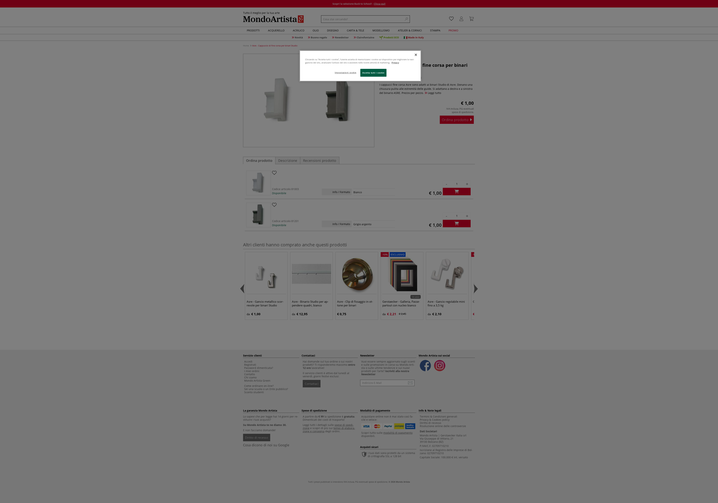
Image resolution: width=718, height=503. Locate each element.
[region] (360, 65)
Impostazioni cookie (345, 72)
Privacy (395, 62)
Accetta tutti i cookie (373, 72)
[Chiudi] (416, 55)
